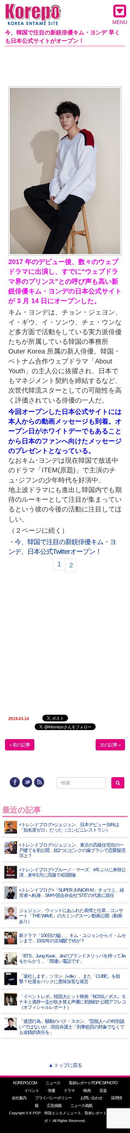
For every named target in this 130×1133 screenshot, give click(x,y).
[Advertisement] (65, 65)
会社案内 (19, 1098)
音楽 (103, 1090)
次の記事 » (110, 744)
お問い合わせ (91, 1098)
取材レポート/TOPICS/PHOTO (93, 1083)
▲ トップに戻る (65, 1065)
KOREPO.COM (25, 1083)
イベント (31, 1090)
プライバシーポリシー (53, 1098)
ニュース (53, 1083)
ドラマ (69, 1090)
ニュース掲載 (81, 1105)
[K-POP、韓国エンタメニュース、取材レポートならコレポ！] (33, 10)
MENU (119, 22)
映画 (87, 1090)
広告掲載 (54, 1105)
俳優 (51, 1090)
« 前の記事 (19, 744)
